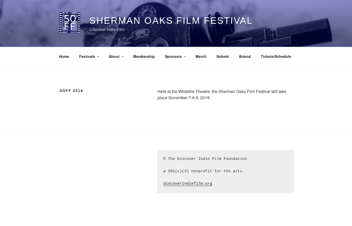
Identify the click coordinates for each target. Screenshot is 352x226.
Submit (222, 56)
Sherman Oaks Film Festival (171, 20)
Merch (201, 56)
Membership (144, 56)
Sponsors (173, 56)
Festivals (87, 56)
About (114, 56)
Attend (245, 56)
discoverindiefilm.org (187, 184)
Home (64, 56)
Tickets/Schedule (276, 56)
